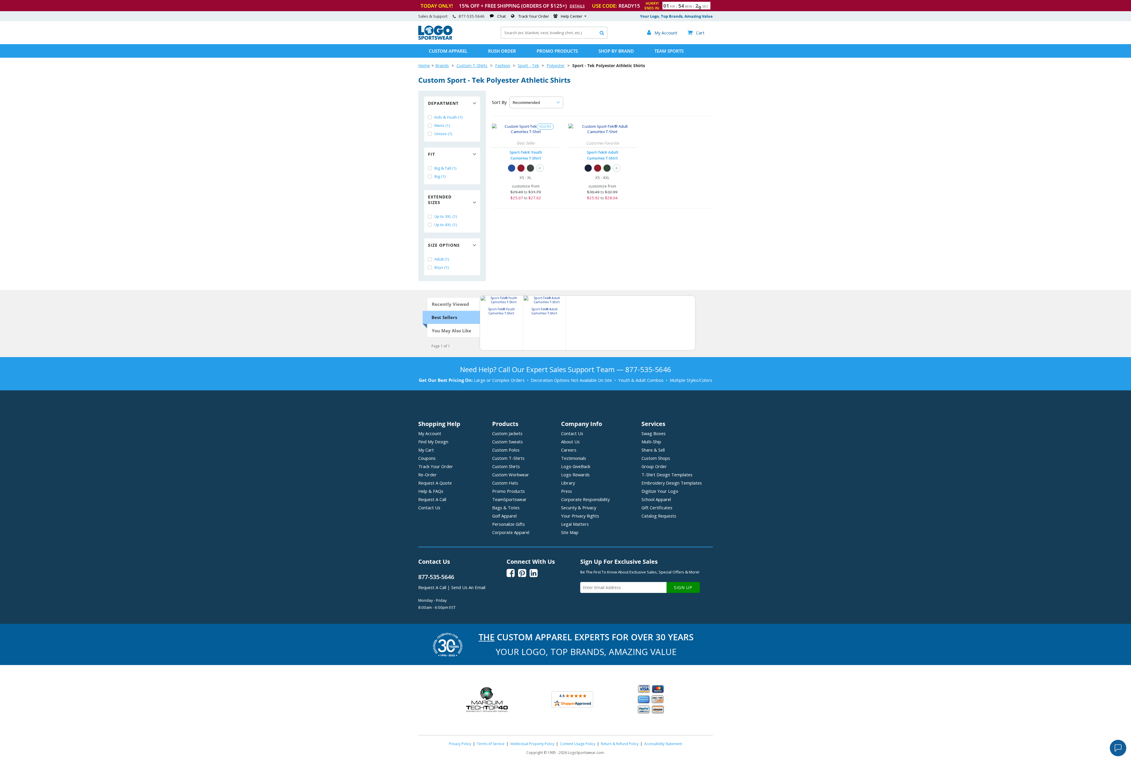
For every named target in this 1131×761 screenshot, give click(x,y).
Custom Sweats (507, 442)
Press (566, 491)
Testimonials (573, 458)
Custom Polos (506, 450)
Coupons (427, 458)
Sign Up (683, 587)
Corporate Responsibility (585, 499)
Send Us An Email (468, 587)
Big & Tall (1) (445, 168)
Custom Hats (505, 483)
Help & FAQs (430, 491)
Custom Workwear (510, 475)
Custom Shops (655, 458)
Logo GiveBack (575, 466)
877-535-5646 (472, 16)
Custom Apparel (448, 51)
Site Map (569, 532)
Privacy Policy (460, 743)
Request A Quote (435, 483)
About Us (570, 442)
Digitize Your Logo (659, 491)
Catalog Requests (658, 516)
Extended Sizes (440, 199)
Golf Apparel (504, 516)
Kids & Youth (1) (448, 117)
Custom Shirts (506, 466)
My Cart (426, 450)
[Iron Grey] (530, 168)
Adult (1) (441, 259)
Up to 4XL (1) (445, 224)
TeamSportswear (509, 499)
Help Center (571, 16)
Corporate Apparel (510, 532)
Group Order (654, 466)
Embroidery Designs (671, 483)
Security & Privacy (578, 507)
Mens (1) (442, 125)
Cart (696, 33)
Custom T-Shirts (472, 65)
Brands (442, 65)
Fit (431, 154)
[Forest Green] (607, 168)
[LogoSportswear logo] (435, 38)
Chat (501, 16)
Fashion (502, 65)
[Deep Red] (521, 168)
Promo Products (557, 51)
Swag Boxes (653, 433)
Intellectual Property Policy (532, 743)
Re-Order (427, 475)
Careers (568, 450)
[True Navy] (588, 168)
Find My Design (433, 442)
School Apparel (656, 499)
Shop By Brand (616, 51)
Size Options (444, 245)
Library (568, 483)
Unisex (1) (443, 133)
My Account (429, 433)
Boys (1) (441, 267)
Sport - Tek (528, 65)
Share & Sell (653, 450)
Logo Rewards (575, 475)
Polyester (556, 65)
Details (577, 6)
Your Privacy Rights (580, 516)
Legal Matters (575, 524)
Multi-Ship (651, 442)
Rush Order (502, 51)
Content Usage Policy (577, 743)
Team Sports (669, 51)
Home (424, 65)
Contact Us (429, 507)
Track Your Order (533, 16)
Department (443, 103)
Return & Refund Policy (620, 743)
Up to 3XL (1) (445, 216)
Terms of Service (491, 743)
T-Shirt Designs (666, 475)
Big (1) (440, 176)
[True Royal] (511, 168)
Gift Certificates (656, 507)
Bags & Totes (506, 507)
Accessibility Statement (663, 743)
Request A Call (432, 499)
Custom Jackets (507, 433)
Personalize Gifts (508, 524)
